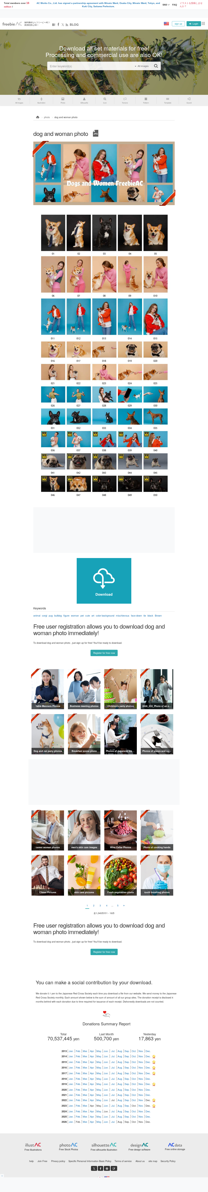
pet (82, 615)
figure (66, 615)
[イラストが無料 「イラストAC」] (12, 24)
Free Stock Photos (68, 1149)
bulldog (58, 615)
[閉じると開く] (2, 1175)
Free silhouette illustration (104, 1149)
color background (105, 615)
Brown (158, 615)
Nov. (141, 1051)
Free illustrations (33, 1149)
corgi (44, 615)
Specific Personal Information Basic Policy (89, 1161)
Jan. (71, 1051)
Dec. (148, 1051)
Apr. (92, 1051)
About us (140, 1161)
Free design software (139, 1149)
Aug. (120, 1051)
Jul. (113, 1051)
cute (87, 615)
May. (99, 1051)
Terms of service (123, 1161)
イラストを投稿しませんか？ (191, 5)
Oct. (134, 1051)
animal (36, 615)
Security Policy (168, 1161)
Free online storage (175, 1149)
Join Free (42, 1161)
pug (51, 615)
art (92, 615)
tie (144, 615)
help (31, 1161)
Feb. (78, 1051)
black (150, 615)
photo (47, 117)
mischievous (122, 615)
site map (153, 1161)
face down (136, 615)
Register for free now (104, 652)
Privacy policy (58, 1161)
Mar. (85, 1051)
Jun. (106, 1051)
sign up (178, 23)
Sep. (127, 1051)
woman (75, 615)
